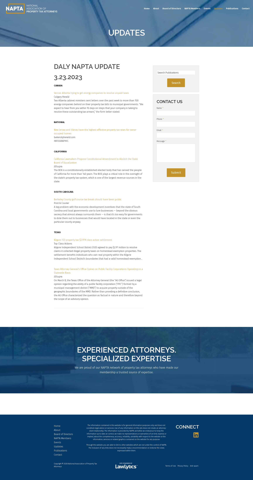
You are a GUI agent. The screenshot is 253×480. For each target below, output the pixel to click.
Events (207, 8)
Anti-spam (194, 466)
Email (160, 130)
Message (161, 141)
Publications (232, 8)
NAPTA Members (192, 8)
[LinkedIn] (196, 435)
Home (147, 8)
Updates (218, 8)
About (156, 8)
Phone (160, 119)
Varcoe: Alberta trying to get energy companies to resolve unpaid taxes (91, 93)
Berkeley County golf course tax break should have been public (87, 199)
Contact (245, 8)
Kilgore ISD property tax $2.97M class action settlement (83, 240)
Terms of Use (170, 466)
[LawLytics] (126, 466)
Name (160, 108)
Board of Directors (172, 8)
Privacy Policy (183, 466)
